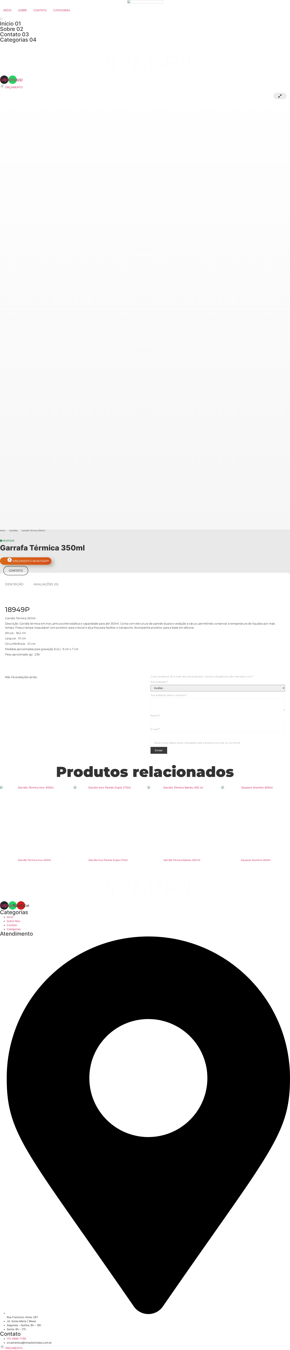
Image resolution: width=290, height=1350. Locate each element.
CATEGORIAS (61, 10)
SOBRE (22, 10)
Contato (14, 34)
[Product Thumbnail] (280, 96)
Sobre (11, 29)
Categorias (18, 39)
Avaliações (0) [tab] (46, 584)
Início (10, 23)
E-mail (155, 729)
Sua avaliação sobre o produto (169, 695)
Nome (155, 715)
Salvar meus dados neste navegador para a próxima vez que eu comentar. (197, 743)
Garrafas (13, 530)
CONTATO (40, 10)
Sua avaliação (159, 682)
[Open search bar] (145, 15)
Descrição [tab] (14, 584)
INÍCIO (7, 10)
